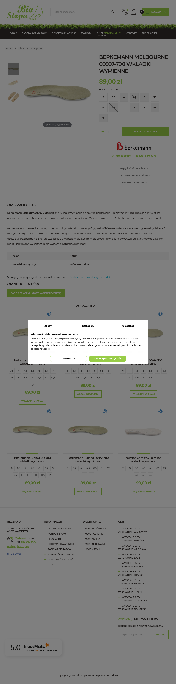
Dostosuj (67, 358)
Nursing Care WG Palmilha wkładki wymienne (143, 459)
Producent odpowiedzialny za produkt (90, 277)
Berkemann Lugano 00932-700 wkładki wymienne (88, 459)
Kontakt (131, 33)
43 (164, 468)
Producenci (149, 33)
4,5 (25, 370)
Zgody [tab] (48, 325)
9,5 (39, 377)
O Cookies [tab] (128, 325)
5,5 (32, 370)
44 (136, 475)
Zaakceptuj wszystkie (107, 358)
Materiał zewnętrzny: (24, 264)
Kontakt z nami (57, 533)
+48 (25, 541)
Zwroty (86, 33)
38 (136, 468)
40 (143, 468)
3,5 (11, 370)
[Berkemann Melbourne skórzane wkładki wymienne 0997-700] (13, 69)
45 (143, 475)
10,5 (53, 377)
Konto (133, 12)
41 (150, 468)
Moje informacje (95, 544)
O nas (13, 33)
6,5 (46, 370)
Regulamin (54, 538)
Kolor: (15, 255)
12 (39, 384)
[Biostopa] (26, 11)
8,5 (25, 377)
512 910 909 (125, 12)
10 (46, 377)
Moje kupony (93, 549)
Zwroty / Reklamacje (61, 554)
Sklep (109, 33)
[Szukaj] (112, 12)
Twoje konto (91, 521)
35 (123, 468)
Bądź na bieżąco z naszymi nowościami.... (140, 625)
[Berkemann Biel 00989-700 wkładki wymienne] (32, 430)
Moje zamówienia (96, 528)
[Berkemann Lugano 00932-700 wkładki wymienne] (88, 430)
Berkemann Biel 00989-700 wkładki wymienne (32, 459)
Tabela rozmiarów (34, 33)
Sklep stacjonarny (59, 528)
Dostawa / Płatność (60, 559)
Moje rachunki (94, 533)
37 (130, 468)
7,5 (11, 377)
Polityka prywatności (61, 544)
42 (157, 468)
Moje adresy (92, 538)
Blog (51, 564)
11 (25, 384)
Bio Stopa (15, 553)
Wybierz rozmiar (109, 89)
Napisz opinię (123, 155)
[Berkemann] (134, 147)
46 (150, 475)
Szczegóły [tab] (88, 325)
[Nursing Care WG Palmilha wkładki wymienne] (143, 430)
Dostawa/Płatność (64, 33)
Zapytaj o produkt (146, 155)
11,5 (32, 384)
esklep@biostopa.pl (18, 546)
